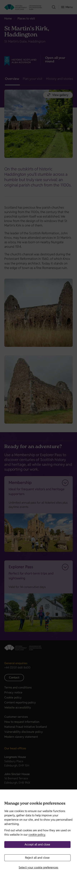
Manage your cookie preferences (34, 804)
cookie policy (36, 834)
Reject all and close (37, 858)
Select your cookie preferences (38, 867)
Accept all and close (37, 844)
